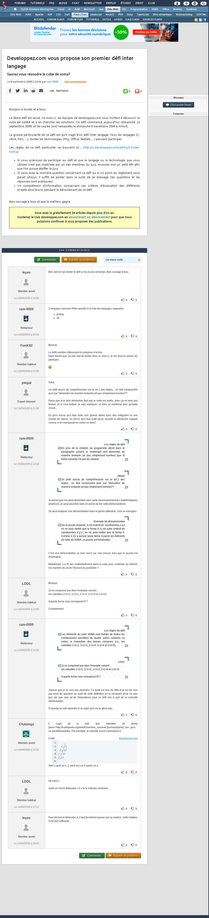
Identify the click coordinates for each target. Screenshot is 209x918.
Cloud (61, 9)
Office (165, 9)
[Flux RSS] (196, 20)
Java (101, 9)
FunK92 (26, 345)
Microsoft (89, 9)
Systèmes (191, 9)
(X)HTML (201, 14)
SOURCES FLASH (152, 19)
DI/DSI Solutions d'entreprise (37, 9)
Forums (20, 3)
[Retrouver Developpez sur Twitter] (200, 20)
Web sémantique (162, 14)
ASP (50, 14)
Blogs (62, 3)
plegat (26, 383)
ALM (77, 9)
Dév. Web (112, 9)
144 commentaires (75, 82)
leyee (26, 272)
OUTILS (106, 19)
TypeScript (143, 14)
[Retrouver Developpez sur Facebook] (204, 20)
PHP (120, 14)
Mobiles (177, 9)
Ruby (130, 14)
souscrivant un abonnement (90, 217)
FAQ (51, 3)
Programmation (139, 9)
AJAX (28, 14)
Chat (75, 3)
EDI (124, 9)
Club (151, 3)
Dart (67, 14)
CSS (58, 14)
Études (125, 3)
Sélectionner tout (128, 738)
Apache (39, 14)
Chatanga (26, 724)
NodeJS (110, 14)
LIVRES (118, 19)
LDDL (26, 583)
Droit (139, 3)
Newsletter (92, 3)
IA (69, 9)
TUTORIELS (92, 19)
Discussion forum (180, 104)
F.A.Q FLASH (132, 19)
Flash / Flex (80, 14)
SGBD (155, 9)
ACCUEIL (39, 19)
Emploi (111, 3)
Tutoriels (37, 3)
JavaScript (96, 14)
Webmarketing (184, 14)
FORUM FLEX (75, 19)
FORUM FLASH (55, 19)
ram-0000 (52, 82)
